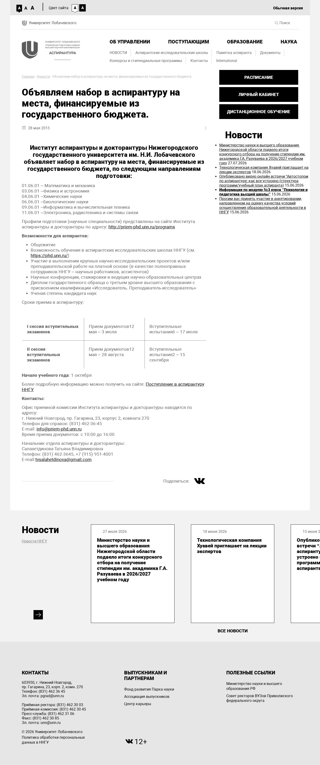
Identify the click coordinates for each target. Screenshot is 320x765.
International (226, 60)
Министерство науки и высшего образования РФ (254, 686)
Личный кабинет (258, 94)
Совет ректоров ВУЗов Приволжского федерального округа (259, 698)
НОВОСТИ (118, 52)
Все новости (233, 631)
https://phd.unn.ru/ (49, 255)
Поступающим (188, 42)
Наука (289, 42)
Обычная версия (288, 8)
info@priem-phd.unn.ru (59, 429)
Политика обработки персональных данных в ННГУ (53, 740)
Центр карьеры (137, 704)
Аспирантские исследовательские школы (171, 52)
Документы (270, 52)
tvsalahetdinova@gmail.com (63, 459)
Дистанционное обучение (258, 111)
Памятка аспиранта (234, 52)
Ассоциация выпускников (146, 696)
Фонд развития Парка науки (149, 689)
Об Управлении (130, 42)
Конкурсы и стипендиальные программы (146, 60)
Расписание (258, 77)
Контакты (199, 60)
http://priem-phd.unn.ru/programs (141, 227)
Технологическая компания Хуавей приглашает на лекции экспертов (232, 545)
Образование (245, 42)
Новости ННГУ (34, 541)
